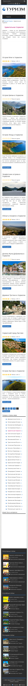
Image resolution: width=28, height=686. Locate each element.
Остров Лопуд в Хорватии (12, 135)
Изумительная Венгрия (14, 480)
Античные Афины (14, 608)
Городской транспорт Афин (17, 605)
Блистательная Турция (14, 433)
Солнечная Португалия (14, 445)
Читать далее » (7, 88)
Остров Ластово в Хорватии (13, 371)
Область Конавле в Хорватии (14, 216)
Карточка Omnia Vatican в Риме (17, 563)
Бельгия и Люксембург (14, 448)
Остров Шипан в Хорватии (12, 95)
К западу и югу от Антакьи (16, 662)
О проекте (15, 684)
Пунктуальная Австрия (14, 474)
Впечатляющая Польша (14, 477)
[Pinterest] (12, 4)
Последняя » (6, 411)
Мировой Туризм (8, 21)
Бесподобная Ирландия (14, 454)
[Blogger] (15, 4)
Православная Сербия (14, 483)
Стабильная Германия (14, 465)
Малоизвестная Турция (16, 643)
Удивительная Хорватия (14, 430)
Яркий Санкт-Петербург (16, 616)
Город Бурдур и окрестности (17, 647)
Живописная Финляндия (14, 500)
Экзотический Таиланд (14, 436)
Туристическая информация (17, 559)
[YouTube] (14, 4)
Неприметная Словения (14, 491)
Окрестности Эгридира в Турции (17, 639)
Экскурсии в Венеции (15, 585)
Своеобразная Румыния (14, 485)
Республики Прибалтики (14, 506)
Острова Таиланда (15, 623)
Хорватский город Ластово (12, 333)
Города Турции (14, 650)
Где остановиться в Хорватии (17, 627)
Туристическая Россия (14, 442)
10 (14, 408)
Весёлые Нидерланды (14, 451)
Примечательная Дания (14, 497)
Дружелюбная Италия (14, 459)
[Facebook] (8, 4)
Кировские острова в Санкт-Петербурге (17, 612)
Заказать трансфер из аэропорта (17, 570)
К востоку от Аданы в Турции (17, 669)
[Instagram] (17, 4)
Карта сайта (8, 684)
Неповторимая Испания (14, 422)
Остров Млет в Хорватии (12, 57)
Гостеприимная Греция (14, 427)
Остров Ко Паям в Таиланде (17, 620)
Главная (23, 684)
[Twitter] (10, 4)
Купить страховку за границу (17, 597)
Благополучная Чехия (13, 468)
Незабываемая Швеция (14, 503)
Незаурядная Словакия (14, 471)
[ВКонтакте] (19, 4)
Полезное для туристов (14, 509)
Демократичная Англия (14, 419)
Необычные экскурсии (16, 589)
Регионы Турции (14, 658)
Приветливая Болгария (14, 488)
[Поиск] (24, 1)
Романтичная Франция (14, 456)
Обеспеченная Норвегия (14, 494)
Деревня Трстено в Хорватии (13, 295)
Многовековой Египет (13, 439)
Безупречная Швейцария (14, 425)
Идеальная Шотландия (14, 462)
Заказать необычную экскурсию (17, 555)
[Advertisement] (14, 530)
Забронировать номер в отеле (17, 578)
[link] (14, 76)
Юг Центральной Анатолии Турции (17, 654)
